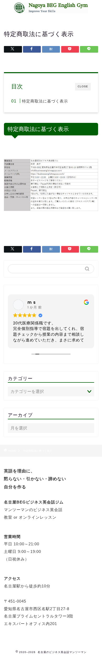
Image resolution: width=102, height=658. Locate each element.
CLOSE (83, 86)
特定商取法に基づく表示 (45, 101)
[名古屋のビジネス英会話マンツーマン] (51, 10)
